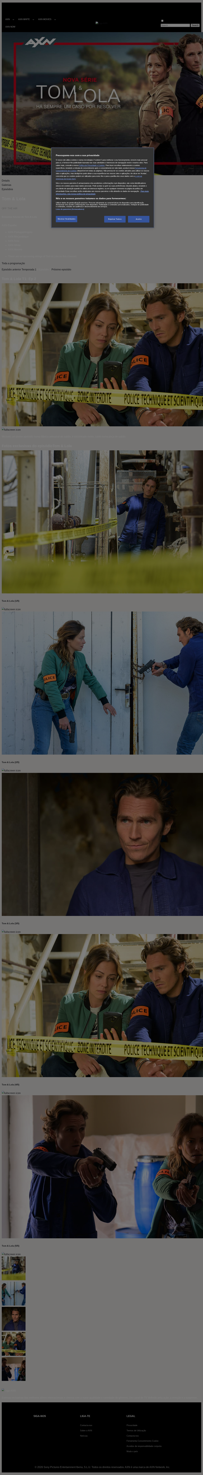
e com (137, 176)
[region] (102, 188)
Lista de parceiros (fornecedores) (70, 209)
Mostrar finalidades (66, 219)
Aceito (139, 219)
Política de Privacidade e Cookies (92, 165)
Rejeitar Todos (114, 219)
